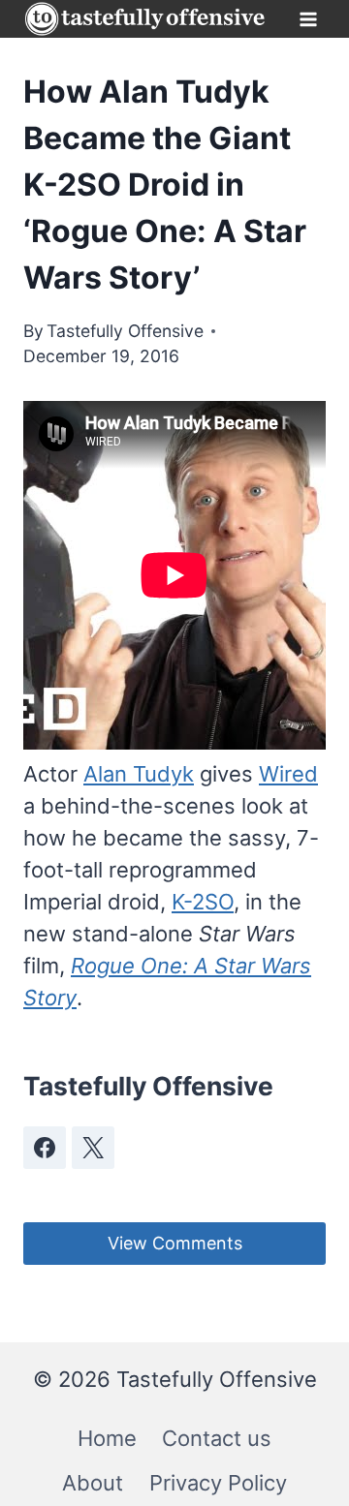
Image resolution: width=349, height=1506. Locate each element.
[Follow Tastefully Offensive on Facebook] (44, 1147)
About (92, 1482)
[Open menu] (308, 19)
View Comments (175, 1243)
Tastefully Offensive (125, 331)
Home (107, 1438)
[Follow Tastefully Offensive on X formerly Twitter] (93, 1147)
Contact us (216, 1438)
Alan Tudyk (138, 773)
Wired (288, 773)
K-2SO (203, 901)
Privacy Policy (218, 1482)
